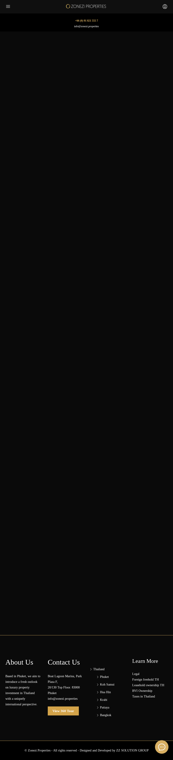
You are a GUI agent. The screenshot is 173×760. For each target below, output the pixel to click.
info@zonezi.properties (86, 26)
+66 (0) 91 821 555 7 (86, 20)
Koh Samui (107, 684)
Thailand (99, 669)
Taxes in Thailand (143, 696)
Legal (135, 674)
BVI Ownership (142, 691)
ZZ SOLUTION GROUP (132, 750)
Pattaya (104, 707)
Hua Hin (105, 692)
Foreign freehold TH (145, 679)
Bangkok (105, 715)
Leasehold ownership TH (148, 685)
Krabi (103, 700)
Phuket (104, 677)
